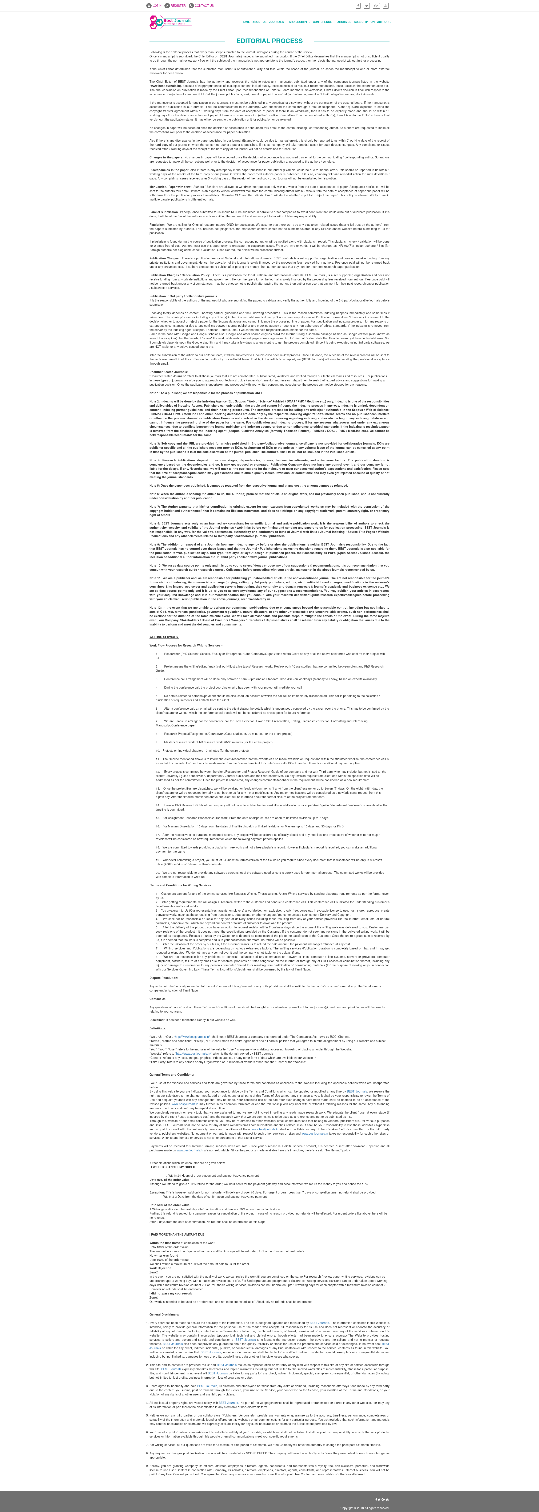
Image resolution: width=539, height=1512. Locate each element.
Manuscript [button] (298, 22)
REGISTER (178, 5)
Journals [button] (277, 22)
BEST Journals (357, 1091)
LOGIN (156, 5)
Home (246, 22)
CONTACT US (204, 5)
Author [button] (383, 22)
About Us (259, 22)
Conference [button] (323, 22)
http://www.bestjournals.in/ (192, 1036)
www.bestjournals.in (185, 1104)
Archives (344, 22)
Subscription (364, 22)
